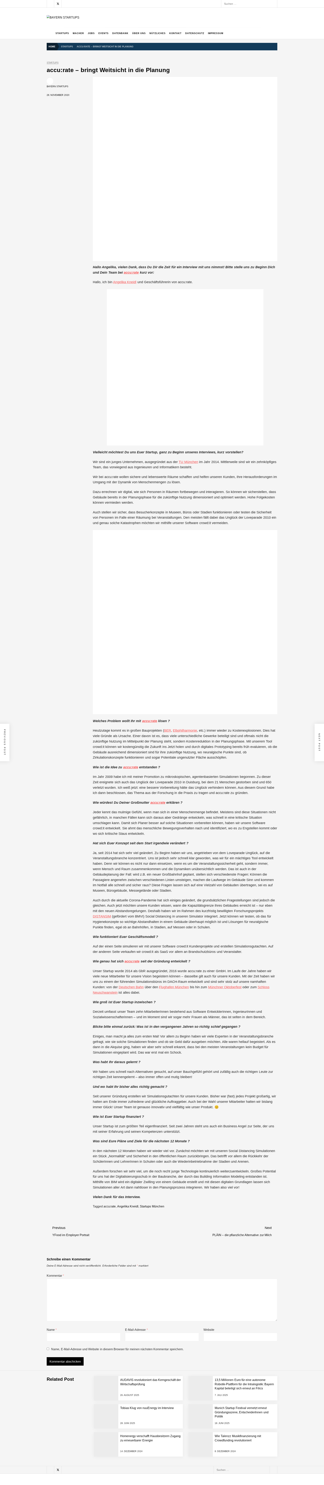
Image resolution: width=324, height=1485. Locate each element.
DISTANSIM (102, 916)
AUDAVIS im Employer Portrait (85, 1325)
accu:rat (148, 721)
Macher (78, 33)
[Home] (50, 33)
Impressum (215, 33)
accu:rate (131, 272)
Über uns (139, 33)
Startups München (152, 1206)
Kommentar (55, 1275)
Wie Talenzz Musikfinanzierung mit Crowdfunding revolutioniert (104, 1475)
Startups (62, 33)
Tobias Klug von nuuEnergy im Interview (91, 1415)
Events (103, 33)
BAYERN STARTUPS (57, 86)
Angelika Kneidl (124, 282)
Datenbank (120, 33)
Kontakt (175, 33)
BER (167, 730)
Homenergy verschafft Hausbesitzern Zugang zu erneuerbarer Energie (109, 1460)
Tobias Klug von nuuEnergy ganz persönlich (93, 1385)
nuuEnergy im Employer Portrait (86, 1400)
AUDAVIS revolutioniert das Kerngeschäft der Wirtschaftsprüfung (105, 1355)
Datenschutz (194, 33)
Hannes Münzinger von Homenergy (88, 1445)
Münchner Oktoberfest (225, 987)
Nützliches (157, 33)
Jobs (91, 33)
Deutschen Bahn (131, 987)
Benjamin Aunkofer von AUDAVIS (86, 1340)
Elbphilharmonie (185, 730)
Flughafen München (174, 987)
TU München (188, 462)
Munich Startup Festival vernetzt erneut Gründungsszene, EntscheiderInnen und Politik (119, 1430)
